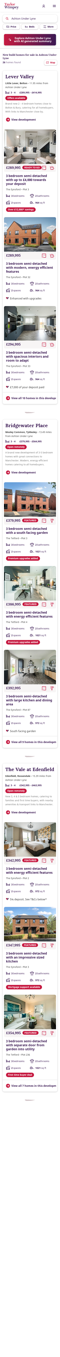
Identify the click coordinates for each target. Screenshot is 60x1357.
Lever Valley (19, 76)
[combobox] (30, 18)
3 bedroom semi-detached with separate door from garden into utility (26, 1045)
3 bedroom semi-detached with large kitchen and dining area (29, 700)
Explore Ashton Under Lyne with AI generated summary (33, 39)
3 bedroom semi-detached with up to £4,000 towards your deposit (26, 180)
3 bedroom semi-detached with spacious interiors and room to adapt (27, 356)
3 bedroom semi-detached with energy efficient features (29, 614)
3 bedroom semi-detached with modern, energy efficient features (29, 268)
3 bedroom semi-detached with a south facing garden (27, 531)
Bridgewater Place (26, 425)
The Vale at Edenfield (29, 769)
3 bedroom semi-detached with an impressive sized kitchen (26, 957)
